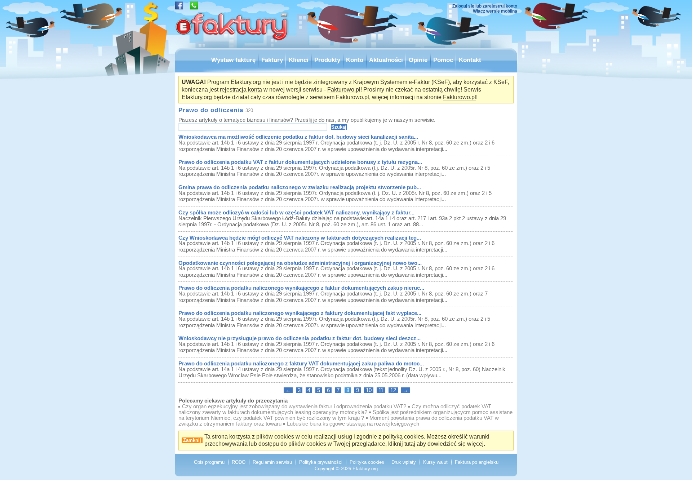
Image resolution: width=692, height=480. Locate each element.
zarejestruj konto (500, 6)
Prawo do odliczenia (210, 110)
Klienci (299, 59)
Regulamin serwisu (272, 462)
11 (380, 390)
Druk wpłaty (403, 462)
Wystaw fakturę (233, 59)
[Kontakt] (194, 8)
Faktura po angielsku (476, 462)
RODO (238, 462)
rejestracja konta (241, 89)
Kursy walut (435, 462)
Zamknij (192, 440)
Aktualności (386, 59)
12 (393, 390)
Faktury (272, 59)
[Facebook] (179, 8)
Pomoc (443, 59)
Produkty (327, 59)
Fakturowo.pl (343, 89)
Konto (354, 59)
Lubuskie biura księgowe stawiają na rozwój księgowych (353, 424)
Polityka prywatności (320, 462)
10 (369, 390)
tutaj (409, 444)
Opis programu (209, 462)
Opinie (418, 59)
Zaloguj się (463, 6)
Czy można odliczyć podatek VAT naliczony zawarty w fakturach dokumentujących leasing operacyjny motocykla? (334, 409)
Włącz (479, 11)
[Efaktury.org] (232, 46)
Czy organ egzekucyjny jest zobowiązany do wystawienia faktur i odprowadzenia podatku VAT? (294, 406)
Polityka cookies (367, 462)
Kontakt (470, 59)
